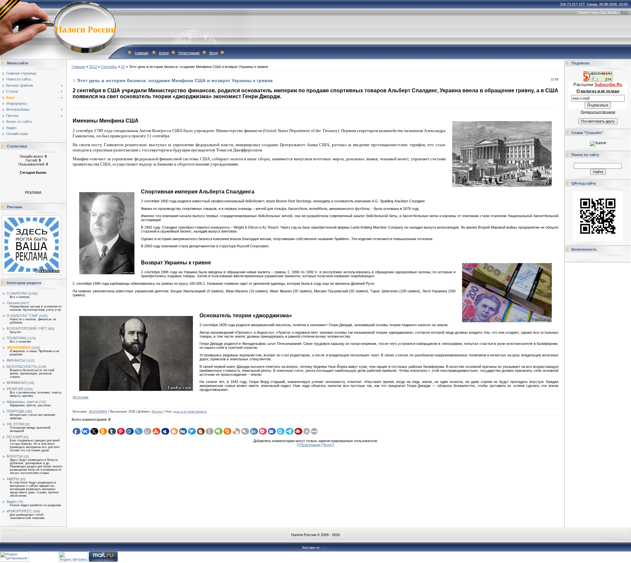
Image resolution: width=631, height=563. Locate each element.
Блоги (164, 53)
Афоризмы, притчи (22, 402)
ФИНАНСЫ (16, 360)
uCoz (325, 548)
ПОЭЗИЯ (14, 437)
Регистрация (188, 53)
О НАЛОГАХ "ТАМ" (22, 316)
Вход (213, 53)
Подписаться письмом (598, 112)
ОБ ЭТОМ (15, 424)
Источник (80, 397)
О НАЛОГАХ (17, 293)
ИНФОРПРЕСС (19, 511)
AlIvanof (157, 411)
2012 (93, 67)
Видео (12, 502)
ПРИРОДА (15, 411)
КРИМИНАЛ (16, 383)
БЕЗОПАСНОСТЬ (22, 367)
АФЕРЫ (13, 479)
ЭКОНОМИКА (19, 347)
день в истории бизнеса (190, 411)
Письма (13, 303)
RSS (624, 12)
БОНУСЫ (15, 456)
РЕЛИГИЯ (15, 389)
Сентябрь (109, 67)
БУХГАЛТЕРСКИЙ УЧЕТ (27, 328)
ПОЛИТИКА (16, 338)
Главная (141, 53)
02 (123, 67)
